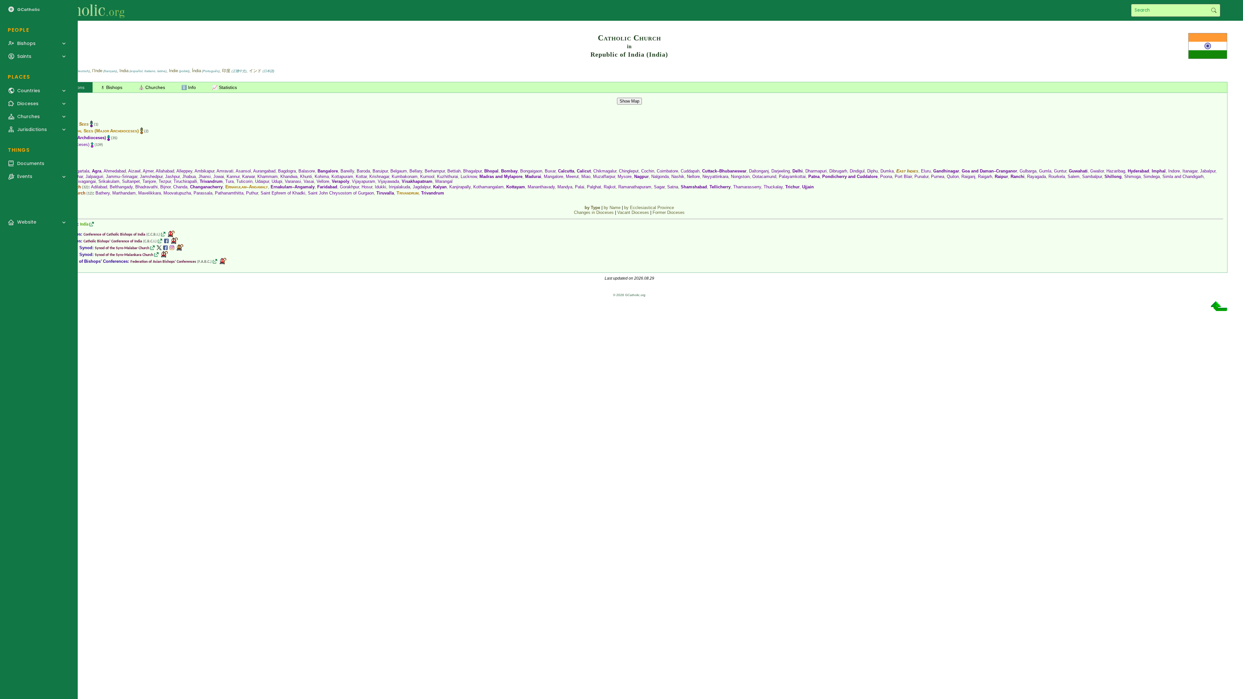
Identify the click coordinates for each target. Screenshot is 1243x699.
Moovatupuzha (177, 193)
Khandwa (288, 176)
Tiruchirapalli (185, 181)
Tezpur (165, 181)
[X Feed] (159, 247)
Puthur (252, 193)
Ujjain (808, 186)
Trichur (792, 186)
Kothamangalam (488, 186)
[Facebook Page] (166, 241)
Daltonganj (759, 171)
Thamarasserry (747, 186)
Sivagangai (85, 181)
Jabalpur (1207, 171)
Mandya (564, 186)
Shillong (1113, 176)
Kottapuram (342, 176)
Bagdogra (287, 171)
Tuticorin (244, 181)
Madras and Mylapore (500, 176)
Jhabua (189, 176)
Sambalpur (1092, 176)
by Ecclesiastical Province (649, 207)
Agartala (81, 171)
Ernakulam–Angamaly (246, 186)
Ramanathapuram (634, 186)
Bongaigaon (531, 171)
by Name (612, 207)
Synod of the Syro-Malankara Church (124, 255)
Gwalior (1097, 171)
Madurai (533, 176)
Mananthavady (541, 186)
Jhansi (204, 176)
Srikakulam (108, 181)
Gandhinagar (946, 171)
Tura (229, 181)
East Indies (907, 170)
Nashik (677, 176)
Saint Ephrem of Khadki (283, 193)
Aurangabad (264, 171)
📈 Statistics (224, 87)
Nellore (693, 176)
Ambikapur (204, 171)
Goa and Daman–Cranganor (989, 171)
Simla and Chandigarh (1183, 176)
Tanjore (149, 181)
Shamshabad (694, 186)
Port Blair (903, 176)
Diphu (872, 171)
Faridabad (327, 186)
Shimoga (1132, 176)
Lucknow (469, 176)
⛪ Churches (152, 87)
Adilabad (99, 186)
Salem (1074, 176)
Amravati (225, 171)
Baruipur (380, 171)
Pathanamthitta (229, 193)
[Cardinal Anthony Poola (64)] (174, 241)
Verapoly (340, 181)
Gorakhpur (349, 186)
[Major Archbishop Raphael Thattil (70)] (180, 247)
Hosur (367, 186)
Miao (585, 176)
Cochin (647, 171)
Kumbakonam (405, 176)
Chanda (180, 186)
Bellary (415, 171)
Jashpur (172, 176)
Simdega (1151, 176)
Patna (814, 176)
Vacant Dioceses (633, 212)
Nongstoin (740, 176)
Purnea (937, 176)
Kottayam (515, 186)
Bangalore (328, 171)
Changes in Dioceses (594, 212)
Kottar (361, 176)
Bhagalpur (472, 171)
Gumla (1045, 171)
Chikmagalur (604, 171)
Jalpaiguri (94, 176)
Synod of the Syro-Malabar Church (122, 248)
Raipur (1001, 176)
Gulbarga (1028, 171)
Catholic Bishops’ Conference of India (113, 241)
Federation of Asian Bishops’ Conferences (163, 262)
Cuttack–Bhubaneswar (724, 171)
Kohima (322, 176)
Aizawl (134, 171)
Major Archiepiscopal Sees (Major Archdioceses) (89, 130)
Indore (1174, 171)
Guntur (1060, 171)
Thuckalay (773, 186)
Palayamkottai (792, 176)
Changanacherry (206, 186)
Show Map (629, 101)
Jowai (218, 176)
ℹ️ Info (188, 87)
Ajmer (148, 171)
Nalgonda (660, 176)
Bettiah (454, 171)
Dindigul (857, 171)
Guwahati (1078, 171)
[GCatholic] (80, 10)
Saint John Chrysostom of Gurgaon (341, 193)
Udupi (277, 181)
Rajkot (610, 186)
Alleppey (184, 171)
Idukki (380, 186)
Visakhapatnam (417, 181)
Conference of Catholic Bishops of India (114, 235)
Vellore (323, 181)
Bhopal (491, 171)
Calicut (584, 171)
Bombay (509, 171)
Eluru (926, 171)
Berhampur (435, 171)
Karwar (248, 176)
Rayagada (1036, 176)
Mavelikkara (149, 193)
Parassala (203, 193)
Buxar (550, 171)
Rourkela (1056, 176)
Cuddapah (690, 171)
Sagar (659, 186)
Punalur (921, 176)
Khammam (267, 176)
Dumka (887, 171)
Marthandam (124, 193)
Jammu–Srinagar (121, 176)
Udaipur (262, 181)
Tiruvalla (385, 193)
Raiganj (968, 176)
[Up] (1219, 308)
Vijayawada (388, 181)
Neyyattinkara (715, 176)
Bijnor (165, 186)
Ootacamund (764, 176)
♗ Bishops (111, 87)
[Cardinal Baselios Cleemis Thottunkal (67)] (164, 254)
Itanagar (1189, 171)
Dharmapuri (816, 171)
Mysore (625, 176)
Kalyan (440, 186)
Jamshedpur (151, 176)
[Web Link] (91, 224)
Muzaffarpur (604, 176)
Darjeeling (780, 171)
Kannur (233, 176)
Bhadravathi (146, 186)
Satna (672, 186)
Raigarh (985, 176)
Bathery (102, 193)
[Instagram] (171, 247)
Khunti (306, 176)
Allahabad (165, 171)
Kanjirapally (460, 186)
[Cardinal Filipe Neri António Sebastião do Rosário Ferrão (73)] (171, 234)
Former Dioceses (669, 212)
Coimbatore (667, 171)
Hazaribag (1115, 171)
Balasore (306, 171)
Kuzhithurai (447, 176)
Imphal (1159, 171)
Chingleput (629, 171)
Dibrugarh (838, 171)
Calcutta (566, 171)
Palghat (594, 186)
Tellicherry (720, 186)
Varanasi (293, 181)
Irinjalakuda (399, 186)
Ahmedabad (115, 171)
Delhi (797, 171)
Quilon (953, 176)
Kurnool (427, 176)
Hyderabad (1138, 171)
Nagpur (641, 176)
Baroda (363, 171)
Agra (96, 171)
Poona (886, 176)
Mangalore (553, 176)
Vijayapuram (363, 181)
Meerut (572, 176)
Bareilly (347, 171)
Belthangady (121, 186)
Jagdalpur (422, 186)
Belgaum (398, 171)
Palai (579, 186)
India (84, 224)
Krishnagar (379, 176)
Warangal (444, 181)
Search (1213, 10)
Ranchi (1018, 176)
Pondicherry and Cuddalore (850, 176)
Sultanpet (131, 181)
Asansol (243, 171)
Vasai (309, 181)
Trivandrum (211, 181)
